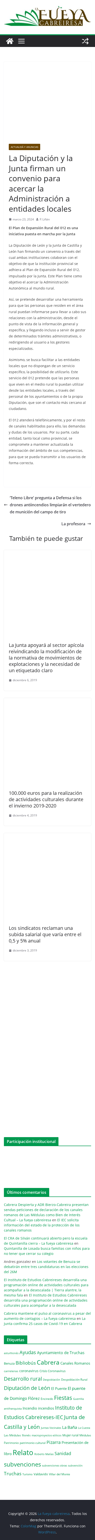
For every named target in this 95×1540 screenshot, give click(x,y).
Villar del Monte (59, 1474)
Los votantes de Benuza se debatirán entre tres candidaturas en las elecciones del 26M (46, 1266)
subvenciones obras (54, 1465)
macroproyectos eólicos (46, 1435)
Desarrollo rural (23, 1378)
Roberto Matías (44, 1454)
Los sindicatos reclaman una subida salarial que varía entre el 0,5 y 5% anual (45, 934)
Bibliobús (26, 1363)
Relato (23, 1452)
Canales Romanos (75, 1363)
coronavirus (28, 1370)
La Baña (69, 1427)
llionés (26, 1435)
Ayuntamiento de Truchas (61, 1352)
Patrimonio (11, 1443)
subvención (75, 1465)
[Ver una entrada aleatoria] (85, 41)
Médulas (85, 1435)
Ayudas (27, 1352)
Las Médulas (12, 1435)
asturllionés (11, 1353)
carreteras (11, 1371)
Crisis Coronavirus (52, 1371)
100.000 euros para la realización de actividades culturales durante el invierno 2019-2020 (46, 799)
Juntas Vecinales (51, 1428)
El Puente (59, 1388)
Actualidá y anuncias (24, 147)
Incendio (30, 1408)
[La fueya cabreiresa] (10, 41)
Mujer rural (70, 1435)
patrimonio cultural (33, 1443)
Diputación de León (27, 1387)
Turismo (27, 1474)
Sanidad (63, 1453)
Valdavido (41, 1474)
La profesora (73, 523)
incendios (46, 1408)
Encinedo (47, 1399)
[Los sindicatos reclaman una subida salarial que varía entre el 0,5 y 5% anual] (47, 836)
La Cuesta (84, 1428)
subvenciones (22, 1464)
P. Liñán (45, 219)
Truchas (12, 1473)
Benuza (9, 1363)
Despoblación (51, 1379)
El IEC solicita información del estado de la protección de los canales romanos (42, 1225)
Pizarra (54, 1442)
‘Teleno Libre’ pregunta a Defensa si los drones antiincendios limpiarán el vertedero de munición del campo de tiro (50, 505)
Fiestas (63, 1398)
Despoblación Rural (74, 1379)
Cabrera (48, 1362)
